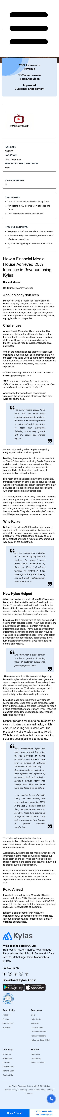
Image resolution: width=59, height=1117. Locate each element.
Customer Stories (38, 1031)
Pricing (6, 1019)
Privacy (22, 1089)
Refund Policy (11, 1089)
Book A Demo (14, 1113)
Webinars (35, 1023)
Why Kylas (7, 1058)
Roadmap (7, 1027)
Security (49, 1089)
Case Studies (37, 1027)
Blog (33, 1015)
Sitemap (29, 1093)
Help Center (36, 1019)
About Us (7, 1054)
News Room (8, 1066)
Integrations (8, 1023)
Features (7, 1015)
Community (36, 1058)
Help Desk (35, 1054)
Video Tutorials (37, 1062)
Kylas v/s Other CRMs (41, 1040)
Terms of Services (35, 1089)
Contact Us (8, 1075)
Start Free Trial (44, 1113)
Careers (6, 1062)
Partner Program (38, 1036)
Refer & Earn (8, 1071)
